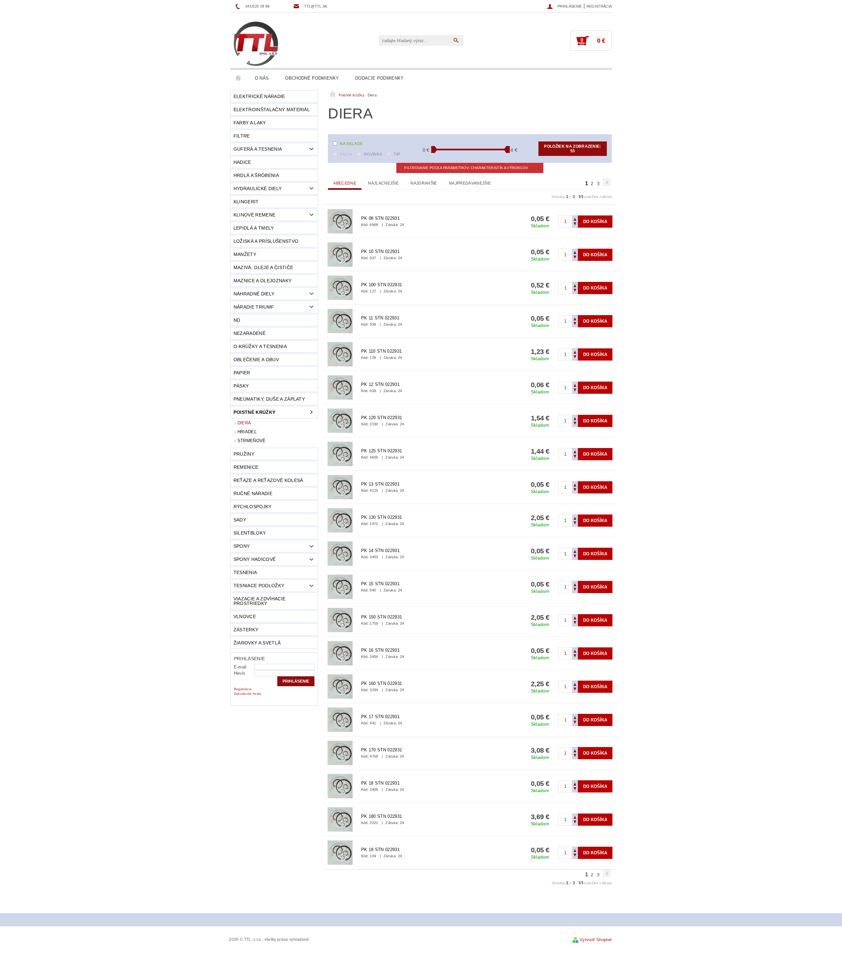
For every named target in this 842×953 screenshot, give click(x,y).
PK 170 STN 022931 (381, 750)
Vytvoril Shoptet (596, 939)
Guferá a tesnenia (258, 149)
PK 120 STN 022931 (381, 417)
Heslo (239, 673)
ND (237, 320)
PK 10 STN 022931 (380, 251)
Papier (242, 372)
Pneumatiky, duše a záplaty (269, 399)
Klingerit (246, 201)
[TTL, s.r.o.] (256, 43)
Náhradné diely (254, 293)
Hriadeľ (247, 431)
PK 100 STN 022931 (381, 285)
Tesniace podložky (259, 585)
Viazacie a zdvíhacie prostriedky (259, 601)
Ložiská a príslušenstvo (266, 241)
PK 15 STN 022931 (380, 584)
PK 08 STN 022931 (380, 218)
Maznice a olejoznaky (262, 280)
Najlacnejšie (383, 183)
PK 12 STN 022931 (380, 384)
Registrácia (599, 6)
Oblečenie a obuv (256, 359)
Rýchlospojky (253, 506)
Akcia (346, 154)
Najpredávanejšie (470, 183)
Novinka (373, 154)
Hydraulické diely (258, 188)
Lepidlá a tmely (254, 228)
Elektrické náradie (259, 96)
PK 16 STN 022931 (380, 650)
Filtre (242, 135)
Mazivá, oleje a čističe (263, 267)
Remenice (246, 467)
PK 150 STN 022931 (381, 617)
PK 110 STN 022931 (381, 351)
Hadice (242, 162)
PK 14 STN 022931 (380, 550)
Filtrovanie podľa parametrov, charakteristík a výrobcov (466, 168)
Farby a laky (250, 122)
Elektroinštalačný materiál (272, 109)
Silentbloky (250, 533)
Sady (240, 519)
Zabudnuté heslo (247, 693)
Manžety (245, 254)
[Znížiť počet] (575, 224)
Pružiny (244, 454)
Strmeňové (251, 440)
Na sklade (351, 143)
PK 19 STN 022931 (380, 849)
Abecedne (344, 183)
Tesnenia (245, 572)
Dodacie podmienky (379, 78)
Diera (244, 422)
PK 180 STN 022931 (381, 816)
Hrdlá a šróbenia (256, 175)
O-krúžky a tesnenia (260, 346)
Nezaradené (249, 333)
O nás (262, 78)
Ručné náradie (253, 493)
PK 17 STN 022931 (380, 717)
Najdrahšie (423, 183)
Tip (397, 154)
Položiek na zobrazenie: (572, 148)
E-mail (240, 667)
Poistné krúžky (254, 412)
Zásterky (246, 629)
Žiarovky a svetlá (257, 642)
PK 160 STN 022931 (381, 683)
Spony (242, 546)
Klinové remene (254, 214)
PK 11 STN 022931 (380, 318)
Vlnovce (245, 616)
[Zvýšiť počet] (575, 218)
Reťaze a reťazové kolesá (268, 480)
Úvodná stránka (238, 78)
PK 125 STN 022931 (381, 451)
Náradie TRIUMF (254, 307)
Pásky (241, 386)
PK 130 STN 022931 (381, 517)
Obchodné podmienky (312, 78)
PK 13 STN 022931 (380, 484)
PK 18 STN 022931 (380, 783)
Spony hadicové (255, 559)
